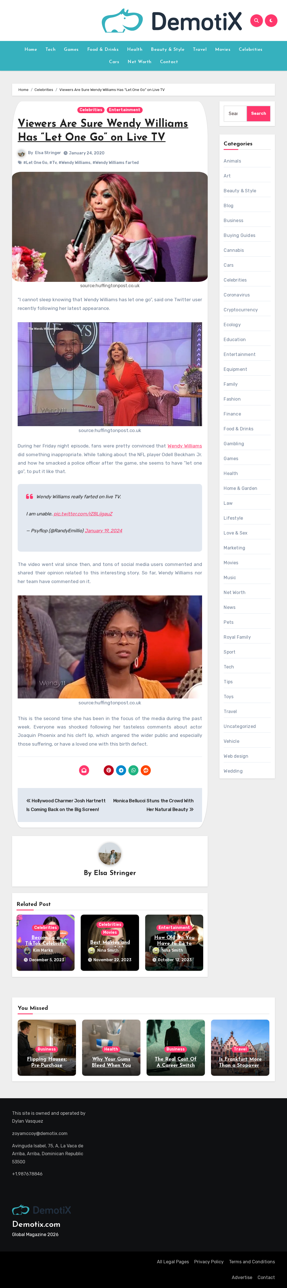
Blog (228, 205)
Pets (228, 622)
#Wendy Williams (75, 162)
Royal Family (237, 637)
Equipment (235, 369)
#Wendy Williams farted (115, 162)
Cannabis (234, 250)
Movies (222, 49)
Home (30, 49)
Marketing (234, 548)
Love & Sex (235, 533)
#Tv (53, 162)
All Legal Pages (173, 1261)
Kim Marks (43, 950)
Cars (114, 62)
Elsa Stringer (48, 152)
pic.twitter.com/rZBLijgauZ (83, 514)
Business (233, 220)
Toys (228, 696)
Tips (228, 681)
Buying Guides (239, 235)
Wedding (233, 771)
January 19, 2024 (103, 530)
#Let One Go (35, 162)
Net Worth (140, 62)
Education (235, 339)
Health (134, 49)
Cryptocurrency (241, 309)
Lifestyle (233, 518)
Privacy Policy (209, 1261)
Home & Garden (240, 488)
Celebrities (251, 49)
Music (230, 577)
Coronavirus (237, 295)
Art (227, 176)
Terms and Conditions (252, 1261)
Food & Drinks (103, 49)
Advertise (242, 1277)
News (229, 607)
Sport (229, 652)
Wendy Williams (185, 446)
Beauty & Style (167, 49)
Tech (50, 49)
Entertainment (124, 110)
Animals (232, 161)
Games (71, 49)
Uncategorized (240, 726)
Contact (169, 62)
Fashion (232, 399)
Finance (232, 414)
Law (228, 503)
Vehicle (231, 741)
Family (231, 384)
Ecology (232, 324)
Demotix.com (36, 1224)
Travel (200, 49)
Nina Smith (108, 950)
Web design (236, 756)
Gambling (234, 443)
